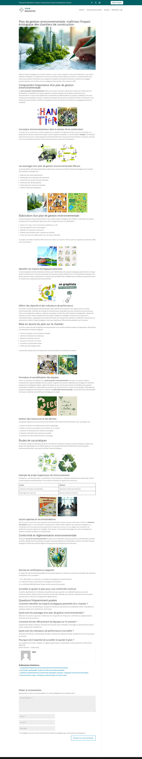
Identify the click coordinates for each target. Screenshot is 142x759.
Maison (81, 10)
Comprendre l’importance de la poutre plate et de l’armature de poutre (44, 668)
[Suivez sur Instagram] (99, 2)
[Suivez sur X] (95, 2)
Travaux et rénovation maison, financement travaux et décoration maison (45, 3)
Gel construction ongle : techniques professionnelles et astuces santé (43, 675)
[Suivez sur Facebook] (91, 2)
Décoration (115, 10)
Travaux (106, 10)
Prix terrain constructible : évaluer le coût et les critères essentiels (42, 670)
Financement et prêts (94, 10)
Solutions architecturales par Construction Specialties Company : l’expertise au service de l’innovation (54, 673)
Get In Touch (117, 3)
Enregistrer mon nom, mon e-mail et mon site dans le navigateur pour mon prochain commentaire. (53, 733)
